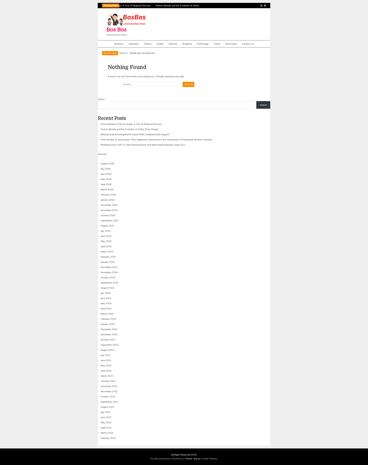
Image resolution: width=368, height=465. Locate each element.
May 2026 (106, 179)
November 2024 (109, 272)
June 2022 (106, 417)
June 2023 (106, 360)
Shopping (187, 43)
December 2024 (109, 267)
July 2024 (106, 293)
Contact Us (248, 43)
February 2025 (108, 256)
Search (101, 99)
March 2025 (107, 251)
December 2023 (109, 329)
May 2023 (106, 365)
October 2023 (108, 339)
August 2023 (107, 349)
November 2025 (109, 210)
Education (134, 43)
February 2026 (108, 194)
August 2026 (107, 163)
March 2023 (107, 375)
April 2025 (106, 246)
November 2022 (109, 391)
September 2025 (109, 220)
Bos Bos (116, 30)
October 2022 (108, 396)
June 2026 (106, 173)
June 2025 (106, 236)
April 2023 (106, 370)
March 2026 (107, 189)
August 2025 (107, 225)
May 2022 (106, 422)
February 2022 (108, 438)
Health (160, 43)
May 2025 (106, 241)
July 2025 (106, 230)
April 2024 (106, 308)
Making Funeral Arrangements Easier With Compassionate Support (135, 134)
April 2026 (106, 184)
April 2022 (106, 427)
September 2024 (109, 282)
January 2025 (108, 261)
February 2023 (108, 381)
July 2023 (106, 355)
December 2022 (109, 386)
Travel (217, 43)
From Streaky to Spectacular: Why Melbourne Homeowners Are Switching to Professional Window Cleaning (156, 139)
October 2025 (108, 215)
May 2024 (106, 303)
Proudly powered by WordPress (167, 458)
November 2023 (109, 334)
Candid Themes (209, 458)
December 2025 (109, 205)
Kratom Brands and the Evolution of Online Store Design (129, 129)
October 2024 (108, 277)
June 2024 (106, 298)
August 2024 (107, 287)
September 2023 (109, 344)
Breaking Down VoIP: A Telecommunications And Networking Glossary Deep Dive (143, 144)
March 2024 (107, 313)
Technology (203, 43)
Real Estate (231, 43)
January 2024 (108, 324)
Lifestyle (172, 43)
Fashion (148, 43)
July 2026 (106, 168)
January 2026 (108, 199)
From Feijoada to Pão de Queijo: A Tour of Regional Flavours (131, 124)
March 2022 (107, 432)
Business (119, 43)
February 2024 (108, 318)
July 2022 (106, 412)
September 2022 (109, 401)
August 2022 (107, 406)
